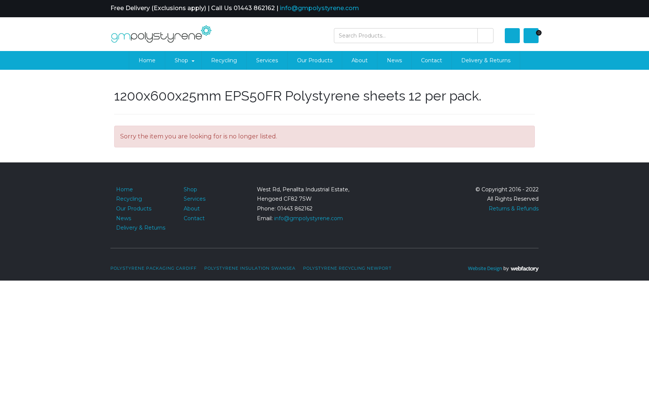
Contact (431, 60)
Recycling (224, 60)
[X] (524, 9)
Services (267, 60)
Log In (512, 35)
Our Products (314, 60)
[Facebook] (514, 9)
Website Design (485, 268)
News (394, 60)
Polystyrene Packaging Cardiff (153, 268)
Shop (181, 60)
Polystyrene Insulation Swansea (250, 268)
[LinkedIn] (534, 9)
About (360, 60)
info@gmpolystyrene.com (319, 8)
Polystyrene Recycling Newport (347, 268)
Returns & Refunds (514, 208)
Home (147, 60)
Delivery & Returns (485, 60)
